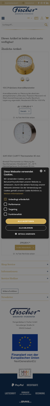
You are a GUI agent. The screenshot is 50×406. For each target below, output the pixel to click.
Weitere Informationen (13, 193)
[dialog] (25, 203)
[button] (25, 233)
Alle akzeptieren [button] (26, 221)
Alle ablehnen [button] (26, 228)
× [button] (45, 171)
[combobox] (41, 171)
